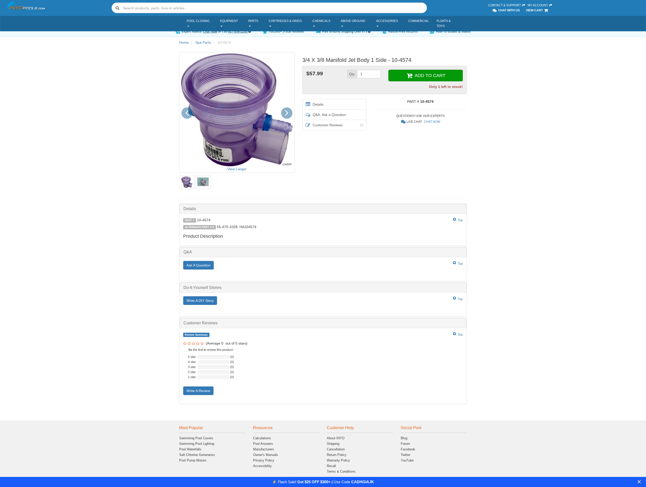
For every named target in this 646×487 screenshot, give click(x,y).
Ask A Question (198, 265)
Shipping (333, 444)
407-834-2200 (238, 31)
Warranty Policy (338, 460)
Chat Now (210, 31)
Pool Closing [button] (198, 21)
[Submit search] (117, 7)
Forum (405, 444)
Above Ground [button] (353, 21)
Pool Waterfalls (190, 449)
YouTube (407, 460)
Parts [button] (253, 21)
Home (184, 42)
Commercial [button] (418, 21)
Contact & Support (505, 5)
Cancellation (336, 449)
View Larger (237, 169)
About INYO (335, 438)
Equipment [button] (229, 21)
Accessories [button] (387, 21)
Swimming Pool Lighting (196, 444)
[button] (639, 482)
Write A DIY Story (200, 301)
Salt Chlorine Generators (197, 455)
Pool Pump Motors (192, 460)
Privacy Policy (263, 460)
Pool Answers (263, 444)
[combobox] (269, 8)
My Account (538, 5)
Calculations (262, 438)
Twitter (405, 455)
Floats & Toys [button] (444, 23)
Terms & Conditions (341, 471)
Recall (331, 466)
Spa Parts (203, 42)
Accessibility (262, 466)
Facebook (408, 449)
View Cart (535, 10)
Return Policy (336, 455)
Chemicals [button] (321, 21)
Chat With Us (508, 10)
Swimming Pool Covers (196, 438)
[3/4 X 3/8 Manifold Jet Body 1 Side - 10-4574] (187, 182)
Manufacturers (263, 449)
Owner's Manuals (265, 455)
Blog (404, 438)
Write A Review (198, 391)
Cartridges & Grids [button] (285, 21)
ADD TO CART (429, 75)
